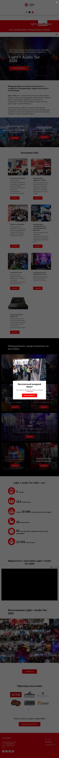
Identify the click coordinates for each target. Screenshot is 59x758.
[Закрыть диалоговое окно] (56, 2)
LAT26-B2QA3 (29, 391)
